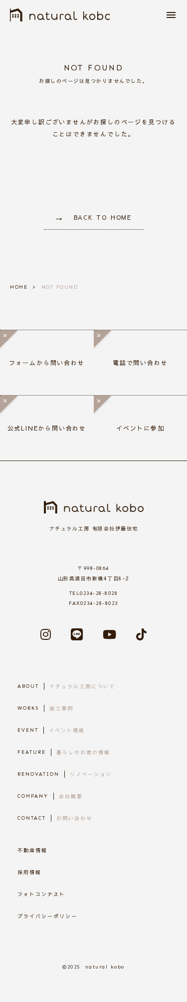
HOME (18, 287)
